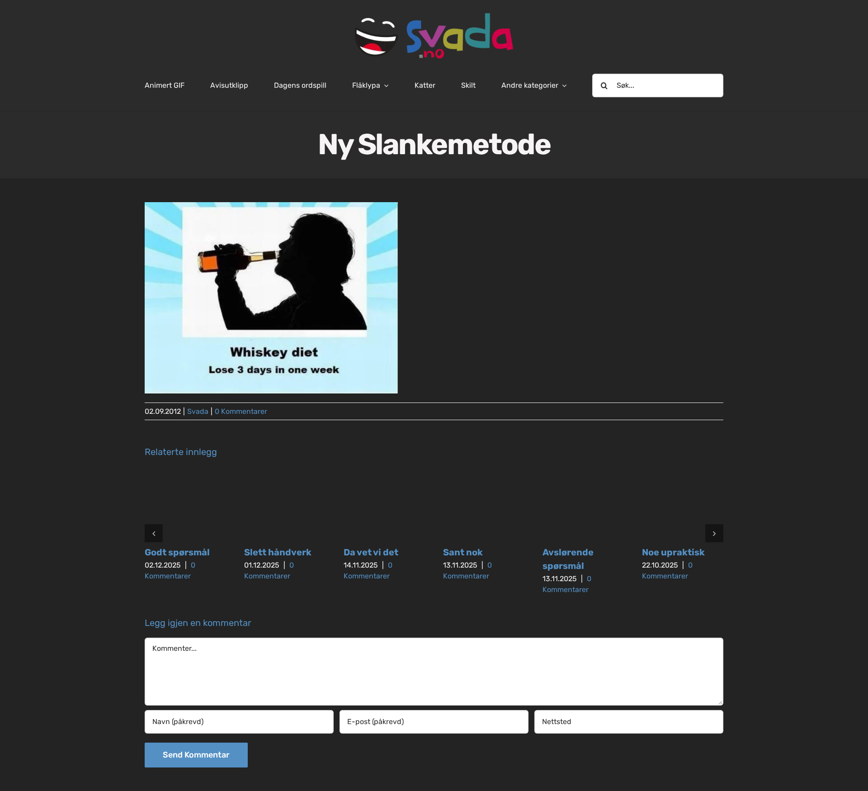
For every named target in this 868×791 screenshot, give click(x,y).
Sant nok (463, 552)
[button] (154, 533)
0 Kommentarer (241, 411)
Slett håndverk (277, 552)
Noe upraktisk (673, 552)
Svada (197, 411)
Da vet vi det (371, 552)
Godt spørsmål (177, 552)
